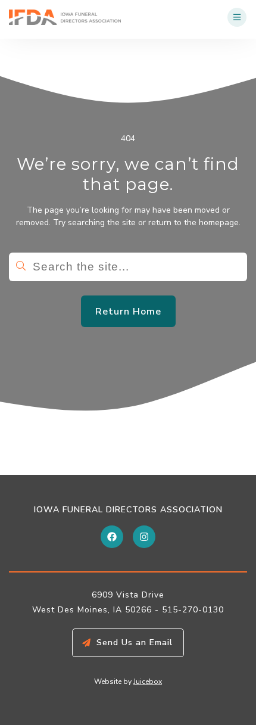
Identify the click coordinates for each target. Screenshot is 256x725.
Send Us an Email (134, 642)
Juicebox (147, 681)
